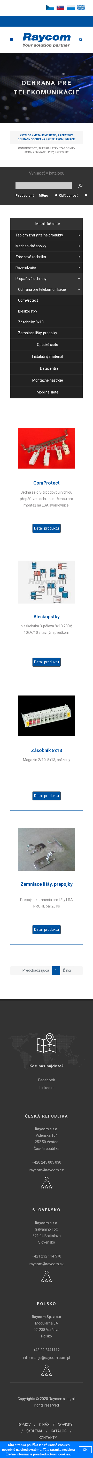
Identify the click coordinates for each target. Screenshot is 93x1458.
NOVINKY (65, 1425)
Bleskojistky (48, 148)
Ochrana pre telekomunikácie (53, 139)
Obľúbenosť (68, 195)
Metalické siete (45, 135)
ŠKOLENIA (34, 1431)
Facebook (46, 1080)
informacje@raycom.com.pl (46, 1357)
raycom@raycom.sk (46, 1264)
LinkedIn (46, 1087)
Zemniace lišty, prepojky (50, 152)
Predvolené (25, 195)
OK (85, 1450)
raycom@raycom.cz (46, 1170)
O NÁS (44, 1425)
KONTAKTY (48, 1438)
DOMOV (24, 1425)
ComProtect (27, 148)
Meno (43, 195)
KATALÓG (59, 1431)
